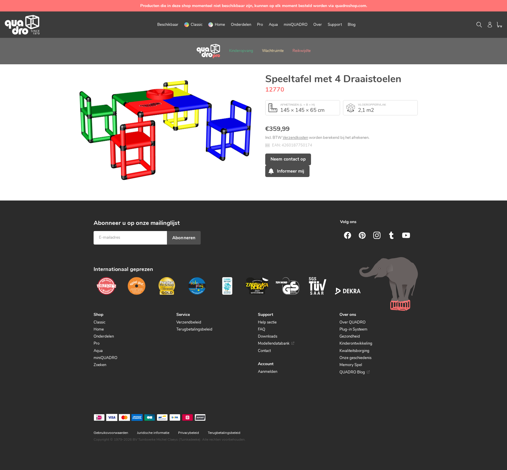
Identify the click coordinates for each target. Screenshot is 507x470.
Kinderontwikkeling (355, 343)
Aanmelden (267, 371)
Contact (264, 350)
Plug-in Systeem (353, 329)
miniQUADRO (105, 357)
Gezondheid (349, 336)
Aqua (98, 350)
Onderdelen (104, 336)
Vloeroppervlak (372, 104)
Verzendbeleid (188, 322)
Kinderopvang (241, 50)
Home (99, 329)
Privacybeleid (188, 432)
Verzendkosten (295, 137)
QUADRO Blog (352, 372)
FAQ (261, 329)
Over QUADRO (352, 322)
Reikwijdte (302, 50)
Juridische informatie (153, 432)
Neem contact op (288, 159)
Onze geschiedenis (355, 357)
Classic (99, 322)
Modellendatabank (274, 343)
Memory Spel (350, 365)
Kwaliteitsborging (354, 350)
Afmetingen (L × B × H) (297, 104)
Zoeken (100, 365)
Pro (96, 343)
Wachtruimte (273, 50)
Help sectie (267, 322)
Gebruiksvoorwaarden (111, 432)
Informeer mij (290, 171)
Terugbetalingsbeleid (194, 329)
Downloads (267, 336)
